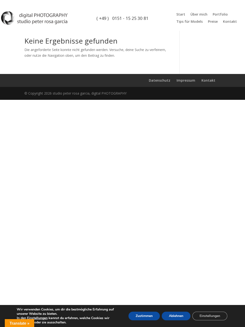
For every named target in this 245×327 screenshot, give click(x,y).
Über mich (198, 15)
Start (180, 15)
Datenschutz (159, 80)
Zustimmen (144, 316)
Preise (213, 22)
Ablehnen (176, 316)
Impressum (186, 80)
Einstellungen (37, 318)
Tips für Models (189, 22)
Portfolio (220, 15)
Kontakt (230, 22)
